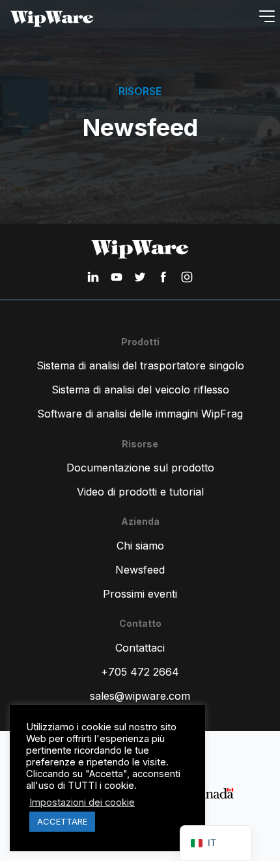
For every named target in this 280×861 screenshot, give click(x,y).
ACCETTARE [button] (62, 821)
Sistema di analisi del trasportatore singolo (140, 365)
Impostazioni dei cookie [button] (82, 802)
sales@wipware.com (140, 695)
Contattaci (140, 647)
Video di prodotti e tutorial (140, 491)
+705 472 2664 (140, 671)
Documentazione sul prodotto (140, 467)
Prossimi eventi (140, 593)
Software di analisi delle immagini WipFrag (140, 413)
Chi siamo (140, 545)
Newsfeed (140, 569)
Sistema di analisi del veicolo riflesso (140, 389)
